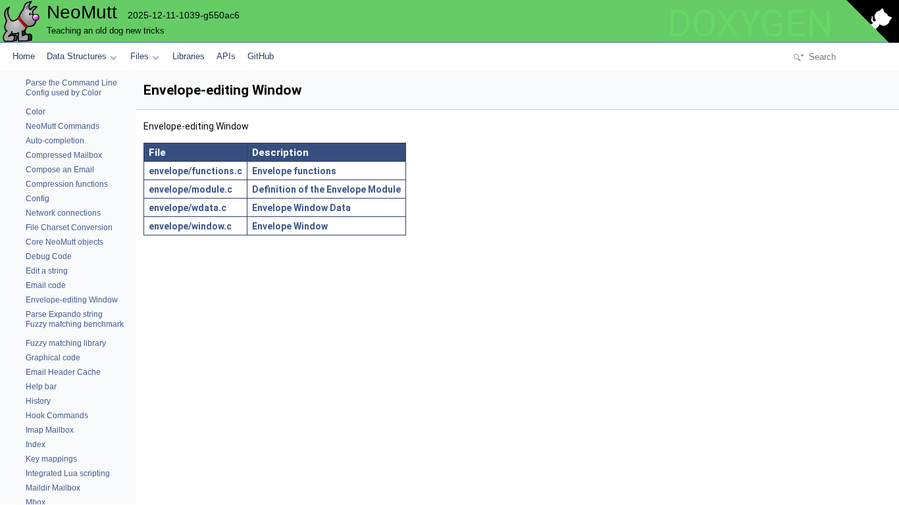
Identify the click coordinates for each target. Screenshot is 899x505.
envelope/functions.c (195, 171)
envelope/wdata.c (187, 208)
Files (139, 56)
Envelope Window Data (301, 208)
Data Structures (77, 56)
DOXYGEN (750, 23)
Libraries (188, 56)
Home (24, 56)
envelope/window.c (190, 226)
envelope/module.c (190, 189)
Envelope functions (294, 171)
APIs (226, 56)
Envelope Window (290, 226)
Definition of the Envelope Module (326, 189)
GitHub (260, 56)
